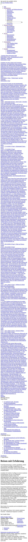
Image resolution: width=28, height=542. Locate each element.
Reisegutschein (10, 35)
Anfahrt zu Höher (11, 53)
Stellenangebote (11, 47)
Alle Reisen (10, 19)
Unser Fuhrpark (11, 30)
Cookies (6, 529)
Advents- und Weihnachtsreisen (14, 9)
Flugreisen (9, 13)
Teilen (2, 517)
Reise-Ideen (10, 32)
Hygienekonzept (11, 40)
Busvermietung (10, 26)
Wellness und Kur (11, 18)
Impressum (6, 528)
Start (5, 6)
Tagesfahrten (10, 16)
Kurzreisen (9, 15)
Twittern (6, 517)
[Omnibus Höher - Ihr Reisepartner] (7, 2)
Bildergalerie (10, 36)
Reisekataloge (10, 37)
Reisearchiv (10, 23)
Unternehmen (7, 42)
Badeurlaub (10, 11)
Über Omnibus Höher (12, 43)
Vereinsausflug (10, 29)
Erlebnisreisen (7, 8)
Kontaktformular (11, 50)
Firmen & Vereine (8, 25)
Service (5, 33)
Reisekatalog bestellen (12, 51)
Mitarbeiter (9, 46)
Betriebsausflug (10, 28)
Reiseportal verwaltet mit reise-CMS (10, 532)
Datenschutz (20, 526)
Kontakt (6, 48)
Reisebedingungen (11, 39)
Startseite (3, 396)
